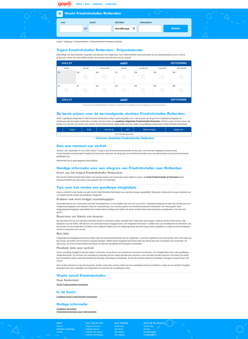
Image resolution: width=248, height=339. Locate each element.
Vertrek (119, 22)
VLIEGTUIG (111, 4)
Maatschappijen (150, 332)
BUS (87, 4)
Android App (148, 326)
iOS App (147, 329)
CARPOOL (97, 4)
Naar (92, 22)
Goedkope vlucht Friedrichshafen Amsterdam (77, 296)
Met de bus (119, 329)
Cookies (60, 332)
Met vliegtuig (120, 335)
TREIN (79, 4)
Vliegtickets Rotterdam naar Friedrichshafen (76, 311)
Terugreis (146, 22)
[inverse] (85, 28)
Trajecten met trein (93, 326)
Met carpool (119, 332)
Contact (60, 326)
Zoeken (175, 28)
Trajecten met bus (92, 329)
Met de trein (119, 326)
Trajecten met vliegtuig (94, 335)
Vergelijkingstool (150, 335)
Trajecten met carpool (94, 332)
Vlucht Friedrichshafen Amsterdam (72, 284)
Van (63, 22)
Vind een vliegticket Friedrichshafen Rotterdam (125, 138)
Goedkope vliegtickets (66, 308)
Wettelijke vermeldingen (66, 329)
